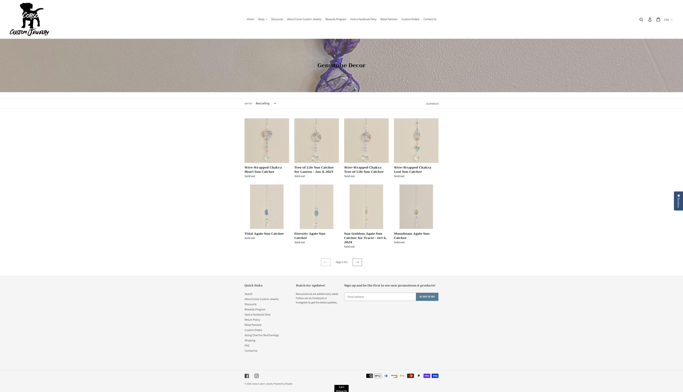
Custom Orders (253, 330)
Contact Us (251, 350)
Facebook (318, 298)
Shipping (250, 340)
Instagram (302, 302)
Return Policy (252, 320)
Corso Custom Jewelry (262, 383)
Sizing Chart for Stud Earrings (262, 335)
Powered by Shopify (283, 383)
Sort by (248, 103)
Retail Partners (253, 325)
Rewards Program (255, 309)
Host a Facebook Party (258, 314)
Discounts (250, 304)
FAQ (247, 345)
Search (249, 294)
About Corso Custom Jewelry (262, 299)
